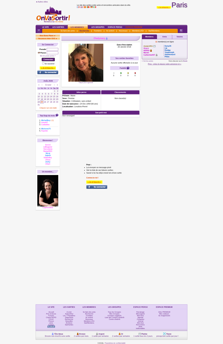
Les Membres (77, 27)
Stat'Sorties (69, 325)
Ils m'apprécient (164, 316)
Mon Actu (140, 316)
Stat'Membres (154, 31)
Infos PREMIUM (164, 312)
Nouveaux (123, 31)
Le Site (45, 27)
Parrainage (140, 312)
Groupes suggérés (115, 316)
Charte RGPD (51, 317)
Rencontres (140, 325)
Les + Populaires (69, 316)
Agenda (140, 317)
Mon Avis (140, 323)
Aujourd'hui (69, 314)
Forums (51, 316)
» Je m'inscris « (164, 7)
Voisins (180, 37)
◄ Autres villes (42, 2)
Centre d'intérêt (114, 319)
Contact (51, 325)
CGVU (51, 319)
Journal (140, 321)
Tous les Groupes (114, 312)
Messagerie (140, 314)
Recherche (84, 31)
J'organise (140, 319)
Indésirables (140, 328)
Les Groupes (97, 27)
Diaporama (69, 317)
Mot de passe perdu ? (48, 56)
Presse (51, 321)
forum (185, 61)
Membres (149, 37)
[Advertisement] (132, 16)
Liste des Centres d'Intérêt (114, 317)
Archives (69, 323)
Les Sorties (58, 27)
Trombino (98, 31)
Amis (164, 37)
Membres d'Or (138, 31)
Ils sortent (110, 31)
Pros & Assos (51, 314)
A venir (69, 312)
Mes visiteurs (164, 314)
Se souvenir (49, 64)
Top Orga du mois (47, 116)
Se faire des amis (68, 31)
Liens (51, 323)
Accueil (51, 312)
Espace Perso (115, 27)
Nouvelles (69, 321)
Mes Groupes (114, 314)
